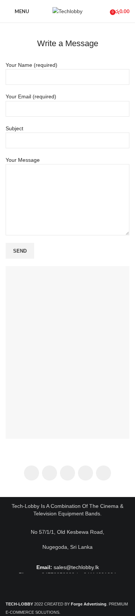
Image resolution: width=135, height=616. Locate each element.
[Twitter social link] (49, 472)
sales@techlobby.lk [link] (76, 567)
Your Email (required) (31, 96)
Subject (14, 128)
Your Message (23, 160)
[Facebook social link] (31, 472)
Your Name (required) (31, 65)
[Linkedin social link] (85, 472)
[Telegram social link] (103, 472)
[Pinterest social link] (67, 472)
